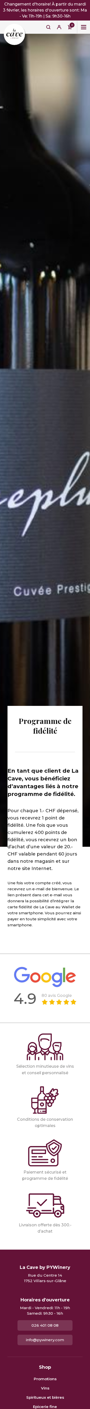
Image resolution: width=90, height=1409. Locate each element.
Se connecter (59, 27)
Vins (45, 1388)
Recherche (48, 27)
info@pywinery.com (45, 1339)
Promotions (45, 1378)
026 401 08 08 (45, 1325)
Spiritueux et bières (45, 1397)
